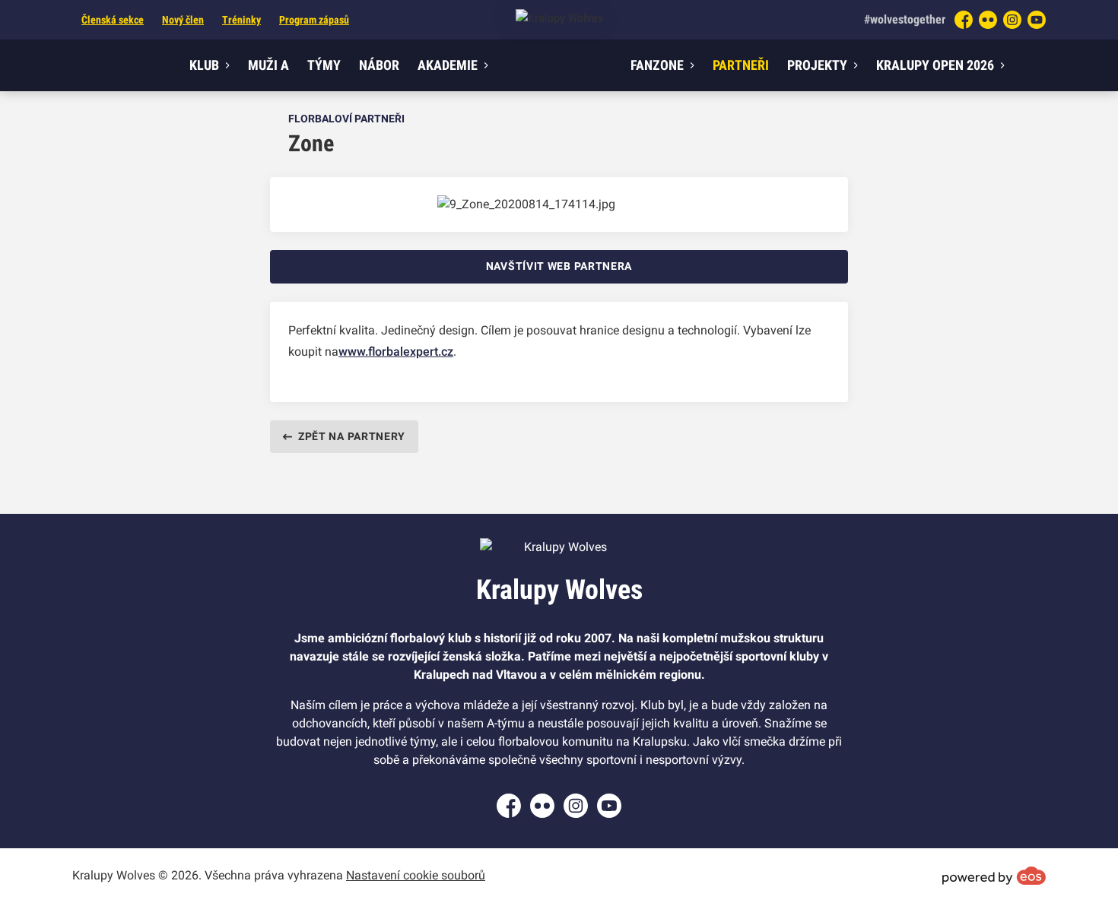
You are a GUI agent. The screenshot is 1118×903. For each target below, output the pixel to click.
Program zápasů (314, 20)
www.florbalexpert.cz (395, 351)
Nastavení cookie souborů (415, 875)
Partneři (741, 65)
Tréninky (241, 20)
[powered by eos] (994, 876)
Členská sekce (112, 20)
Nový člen (183, 20)
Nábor (379, 65)
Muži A (268, 65)
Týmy (324, 65)
